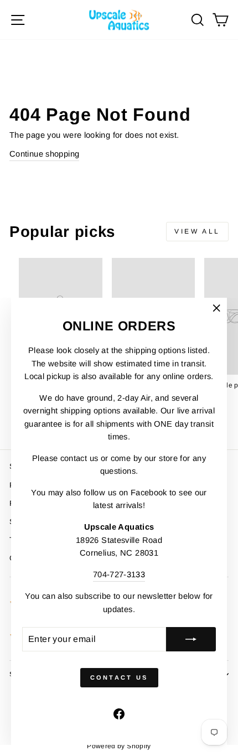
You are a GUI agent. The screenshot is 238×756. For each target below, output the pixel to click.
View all (197, 231)
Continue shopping (44, 153)
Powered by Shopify (119, 746)
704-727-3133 (119, 574)
